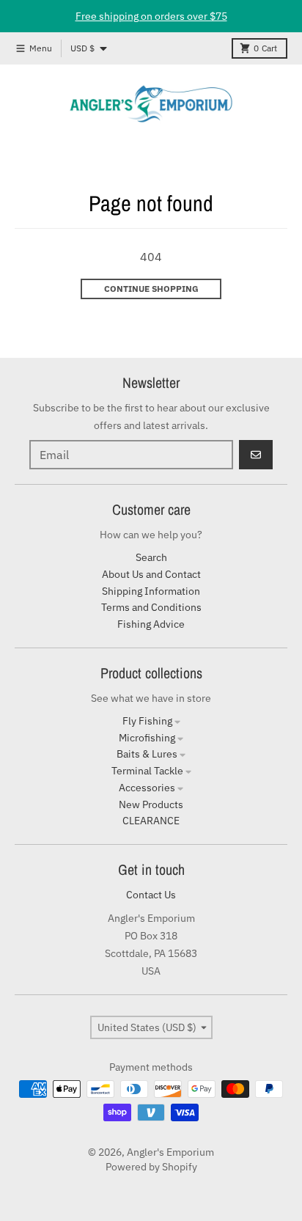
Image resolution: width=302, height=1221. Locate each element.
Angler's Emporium (170, 1152)
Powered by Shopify (151, 1166)
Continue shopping (151, 288)
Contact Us (151, 894)
